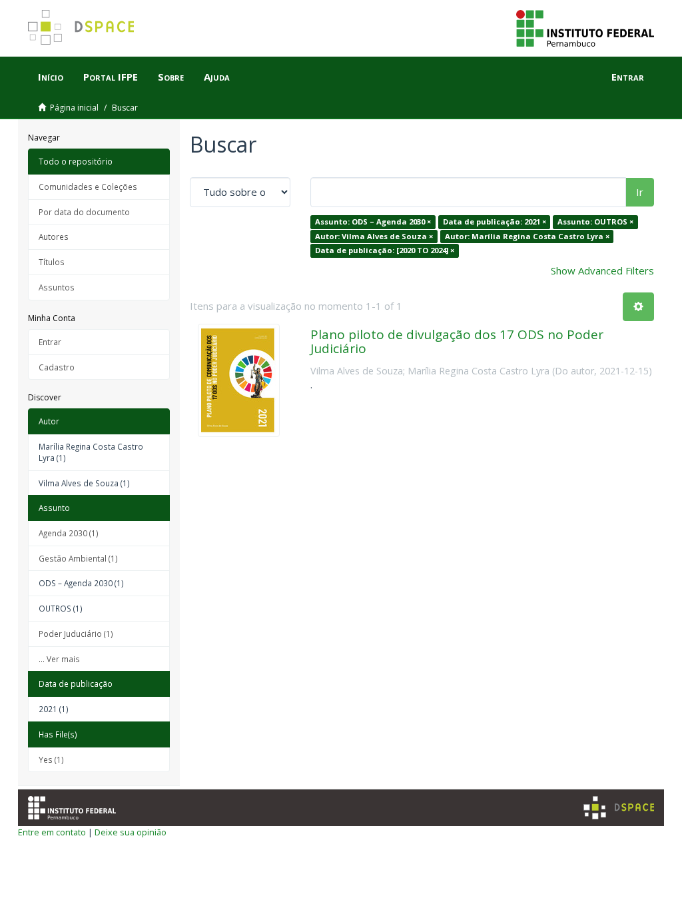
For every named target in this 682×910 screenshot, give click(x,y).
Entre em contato (52, 832)
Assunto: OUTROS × (595, 222)
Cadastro (57, 367)
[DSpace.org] (618, 807)
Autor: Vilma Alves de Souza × (374, 236)
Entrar (50, 341)
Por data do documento (84, 212)
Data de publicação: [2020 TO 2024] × (384, 250)
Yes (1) (51, 759)
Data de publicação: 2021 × (494, 222)
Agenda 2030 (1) (69, 533)
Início (50, 76)
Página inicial (74, 107)
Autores (54, 236)
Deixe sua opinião (131, 832)
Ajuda (217, 76)
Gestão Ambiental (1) (78, 558)
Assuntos (57, 287)
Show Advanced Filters (602, 270)
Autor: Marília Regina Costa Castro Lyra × (527, 236)
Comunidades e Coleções (88, 186)
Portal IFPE (110, 76)
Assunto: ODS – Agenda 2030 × (373, 222)
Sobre (171, 76)
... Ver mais (59, 659)
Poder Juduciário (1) (76, 633)
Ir (639, 192)
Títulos (52, 261)
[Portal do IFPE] (585, 27)
